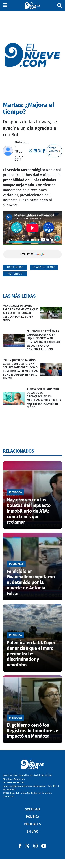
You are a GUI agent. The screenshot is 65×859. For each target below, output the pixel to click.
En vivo (32, 831)
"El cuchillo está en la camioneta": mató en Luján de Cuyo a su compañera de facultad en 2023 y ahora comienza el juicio (43, 340)
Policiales (32, 824)
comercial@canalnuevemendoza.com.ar (24, 786)
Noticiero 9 (15, 273)
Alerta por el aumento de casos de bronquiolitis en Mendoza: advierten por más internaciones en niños (44, 398)
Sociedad (32, 809)
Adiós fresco (15, 267)
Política (32, 817)
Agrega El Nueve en (53, 151)
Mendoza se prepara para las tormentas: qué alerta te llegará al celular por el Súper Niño (20, 313)
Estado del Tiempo (43, 267)
